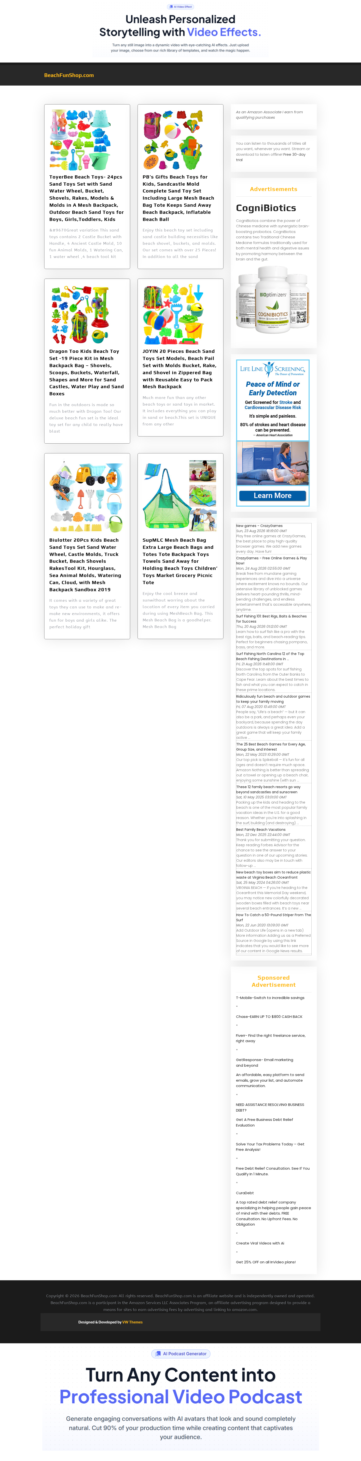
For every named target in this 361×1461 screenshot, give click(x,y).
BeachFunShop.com (69, 75)
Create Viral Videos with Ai (260, 1243)
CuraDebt (245, 1192)
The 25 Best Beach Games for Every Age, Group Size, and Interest (271, 747)
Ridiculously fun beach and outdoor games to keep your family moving (273, 699)
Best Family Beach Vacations (261, 829)
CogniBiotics (266, 207)
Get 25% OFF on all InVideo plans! (266, 1262)
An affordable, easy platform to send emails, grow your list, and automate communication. (270, 1080)
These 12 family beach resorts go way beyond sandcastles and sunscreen (268, 789)
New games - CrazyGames (259, 525)
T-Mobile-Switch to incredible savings (270, 997)
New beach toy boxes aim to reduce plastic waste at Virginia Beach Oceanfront (273, 875)
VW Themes (132, 1322)
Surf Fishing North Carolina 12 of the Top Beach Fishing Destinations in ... (270, 656)
